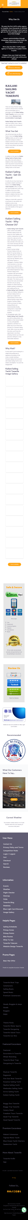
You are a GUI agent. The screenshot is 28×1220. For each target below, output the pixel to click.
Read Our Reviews (14, 698)
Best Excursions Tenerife (18, 1206)
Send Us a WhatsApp (15, 67)
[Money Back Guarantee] (14, 640)
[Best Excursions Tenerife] (14, 3)
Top (14, 1178)
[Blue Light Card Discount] (14, 714)
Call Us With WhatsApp (14, 74)
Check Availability (14, 151)
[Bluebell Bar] (14, 750)
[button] (23, 793)
